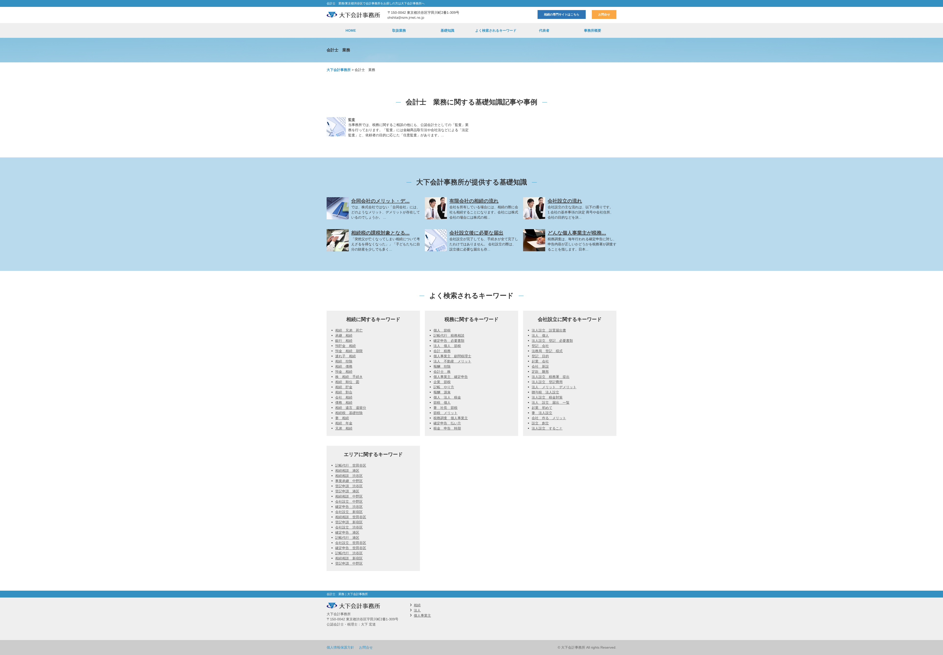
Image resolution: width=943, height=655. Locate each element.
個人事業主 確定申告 (450, 377)
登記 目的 (540, 356)
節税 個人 (442, 402)
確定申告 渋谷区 (349, 507)
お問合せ (604, 14)
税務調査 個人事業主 (450, 418)
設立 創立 (540, 423)
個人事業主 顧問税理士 (452, 356)
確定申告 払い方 (447, 423)
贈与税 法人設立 (545, 392)
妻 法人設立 (542, 413)
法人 (417, 610)
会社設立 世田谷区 (350, 543)
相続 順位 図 (347, 382)
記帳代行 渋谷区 (349, 553)
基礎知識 (447, 30)
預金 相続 (343, 372)
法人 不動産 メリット (452, 361)
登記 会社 (540, 346)
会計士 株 (442, 372)
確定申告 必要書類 (448, 341)
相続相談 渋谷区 (349, 476)
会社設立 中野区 (349, 501)
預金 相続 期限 (349, 351)
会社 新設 (540, 366)
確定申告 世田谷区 (350, 548)
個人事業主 (422, 615)
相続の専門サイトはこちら (561, 14)
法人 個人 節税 (447, 346)
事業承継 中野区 (349, 481)
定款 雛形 (540, 372)
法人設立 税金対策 (547, 397)
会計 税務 (442, 351)
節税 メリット (445, 413)
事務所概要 (592, 30)
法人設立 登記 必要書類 (552, 341)
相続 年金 (343, 423)
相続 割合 (343, 392)
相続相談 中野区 (349, 496)
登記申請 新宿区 (349, 522)
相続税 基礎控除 (349, 413)
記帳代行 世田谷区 (350, 465)
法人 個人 (540, 335)
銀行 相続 (343, 341)
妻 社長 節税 (445, 408)
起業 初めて (542, 408)
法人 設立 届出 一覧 (550, 402)
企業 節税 (442, 382)
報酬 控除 (442, 366)
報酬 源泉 (442, 392)
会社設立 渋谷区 (349, 527)
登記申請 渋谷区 (349, 486)
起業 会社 (540, 361)
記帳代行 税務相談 (448, 335)
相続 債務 (343, 366)
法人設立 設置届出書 (549, 330)
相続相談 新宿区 (349, 558)
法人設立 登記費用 (547, 382)
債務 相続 (343, 402)
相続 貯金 (343, 387)
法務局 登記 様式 (547, 351)
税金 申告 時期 (447, 428)
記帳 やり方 (443, 387)
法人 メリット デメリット (554, 387)
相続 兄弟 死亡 (349, 330)
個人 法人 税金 (447, 397)
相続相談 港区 (347, 471)
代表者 (544, 30)
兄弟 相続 (343, 428)
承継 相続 (343, 335)
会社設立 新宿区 (349, 512)
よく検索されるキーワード (495, 30)
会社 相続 (343, 397)
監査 (351, 120)
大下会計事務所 (339, 70)
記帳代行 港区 (347, 538)
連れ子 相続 (345, 356)
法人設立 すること (547, 428)
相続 (417, 605)
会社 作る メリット (549, 418)
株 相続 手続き (349, 377)
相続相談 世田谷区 (350, 517)
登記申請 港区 (347, 491)
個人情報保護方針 (340, 647)
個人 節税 (442, 330)
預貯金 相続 (345, 346)
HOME (351, 30)
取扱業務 (399, 30)
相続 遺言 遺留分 (350, 408)
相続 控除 (343, 361)
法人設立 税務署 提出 (550, 377)
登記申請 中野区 (349, 563)
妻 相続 (342, 418)
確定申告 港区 (347, 532)
